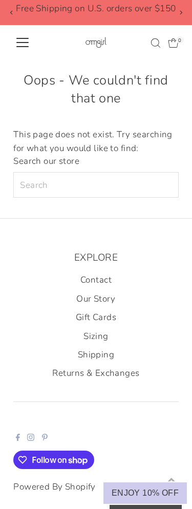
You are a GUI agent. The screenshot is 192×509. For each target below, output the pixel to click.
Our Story (96, 299)
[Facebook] (18, 438)
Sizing (96, 336)
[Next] (180, 12)
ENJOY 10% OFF (145, 493)
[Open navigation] (22, 43)
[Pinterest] (44, 438)
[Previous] (11, 12)
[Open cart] (173, 43)
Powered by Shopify (54, 487)
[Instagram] (31, 438)
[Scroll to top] (171, 481)
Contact (96, 280)
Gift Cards (96, 317)
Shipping (96, 354)
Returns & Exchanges (95, 373)
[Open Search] (155, 43)
